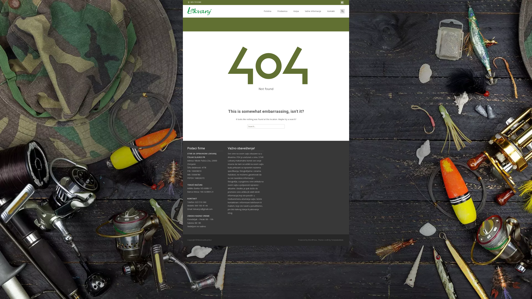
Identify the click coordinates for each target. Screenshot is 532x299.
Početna (267, 11)
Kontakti (331, 11)
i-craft (326, 240)
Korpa (296, 11)
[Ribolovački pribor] (197, 10)
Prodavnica (282, 11)
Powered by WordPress (307, 240)
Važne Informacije (313, 11)
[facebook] (342, 3)
